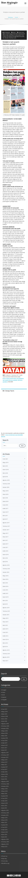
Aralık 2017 (5, 508)
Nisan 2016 (5, 579)
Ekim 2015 (5, 600)
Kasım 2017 (6, 512)
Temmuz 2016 (6, 568)
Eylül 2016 (5, 561)
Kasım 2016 (6, 554)
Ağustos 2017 (6, 522)
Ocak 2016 (5, 590)
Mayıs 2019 (5, 462)
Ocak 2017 (5, 547)
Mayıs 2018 (5, 490)
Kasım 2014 (6, 639)
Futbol (3, 692)
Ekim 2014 (5, 643)
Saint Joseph (18, 35)
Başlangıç (10, 17)
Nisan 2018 (5, 494)
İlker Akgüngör (9, 2)
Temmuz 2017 (6, 526)
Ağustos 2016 (6, 565)
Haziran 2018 (6, 487)
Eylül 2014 (5, 646)
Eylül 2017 (5, 519)
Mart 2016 (5, 583)
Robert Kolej (5, 35)
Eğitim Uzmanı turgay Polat (9, 33)
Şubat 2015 (5, 629)
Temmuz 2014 (6, 653)
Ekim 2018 (5, 473)
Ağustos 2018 (6, 480)
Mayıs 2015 (5, 618)
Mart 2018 (5, 498)
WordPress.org (5, 863)
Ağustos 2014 (6, 650)
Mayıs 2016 (5, 575)
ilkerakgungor (6, 32)
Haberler (4, 697)
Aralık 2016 (5, 551)
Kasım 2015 (6, 597)
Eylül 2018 (5, 476)
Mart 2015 (5, 625)
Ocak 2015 (5, 632)
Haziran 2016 (6, 572)
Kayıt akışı (4, 858)
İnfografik (4, 699)
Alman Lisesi (21, 32)
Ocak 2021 (5, 459)
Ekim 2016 (5, 558)
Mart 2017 (5, 540)
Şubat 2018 (5, 501)
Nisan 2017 (5, 537)
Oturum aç (4, 856)
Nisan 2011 (5, 660)
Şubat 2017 (5, 544)
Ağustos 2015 (6, 607)
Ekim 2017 (5, 515)
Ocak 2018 (5, 505)
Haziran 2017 (6, 529)
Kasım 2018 (6, 469)
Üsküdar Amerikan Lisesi (10, 38)
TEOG (22, 35)
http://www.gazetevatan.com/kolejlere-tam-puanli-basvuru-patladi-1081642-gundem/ (13, 380)
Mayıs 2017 (5, 533)
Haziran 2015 (6, 614)
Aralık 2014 (5, 636)
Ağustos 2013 (6, 657)
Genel (16, 17)
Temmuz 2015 (6, 611)
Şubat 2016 (5, 586)
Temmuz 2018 (6, 483)
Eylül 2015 (5, 604)
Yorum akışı (5, 861)
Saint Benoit (11, 35)
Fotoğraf (4, 690)
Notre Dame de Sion (20, 33)
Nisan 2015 (5, 621)
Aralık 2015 (5, 593)
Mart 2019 (5, 466)
